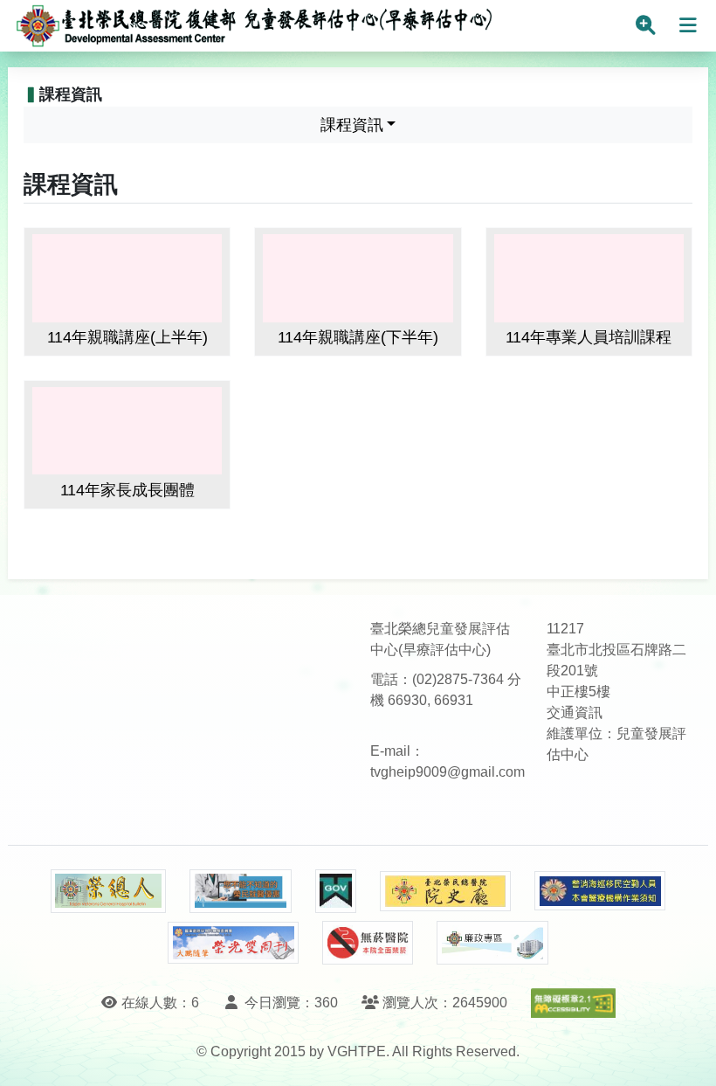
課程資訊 (351, 125)
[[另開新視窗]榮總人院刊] (108, 891)
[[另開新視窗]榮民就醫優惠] (240, 891)
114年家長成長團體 (127, 490)
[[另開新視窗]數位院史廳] (445, 891)
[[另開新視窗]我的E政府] (335, 891)
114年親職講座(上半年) (127, 337)
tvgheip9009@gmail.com (447, 771)
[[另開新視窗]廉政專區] (492, 943)
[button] (687, 1055)
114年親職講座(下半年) (358, 337)
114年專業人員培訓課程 (588, 337)
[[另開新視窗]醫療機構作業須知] (599, 890)
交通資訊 (574, 712)
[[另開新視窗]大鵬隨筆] (233, 943)
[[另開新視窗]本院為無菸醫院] (367, 943)
